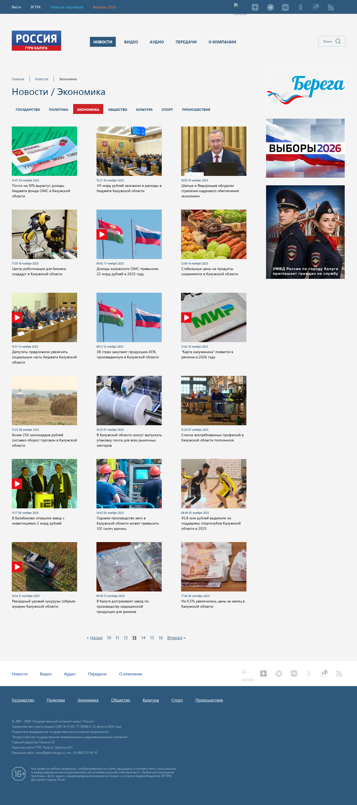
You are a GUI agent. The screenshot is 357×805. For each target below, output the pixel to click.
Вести (16, 6)
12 (126, 637)
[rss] (331, 8)
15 (152, 637)
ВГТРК (36, 6)
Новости (41, 79)
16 (161, 637)
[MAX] (240, 8)
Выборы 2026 (104, 6)
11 (117, 637)
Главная (18, 79)
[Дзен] (255, 8)
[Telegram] (270, 8)
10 (109, 637)
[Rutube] (316, 8)
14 (143, 637)
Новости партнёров (67, 6)
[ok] (301, 8)
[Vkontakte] (285, 8)
